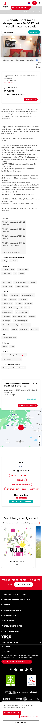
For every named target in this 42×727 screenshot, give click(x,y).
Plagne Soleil (31, 399)
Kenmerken (30, 60)
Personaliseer (21, 722)
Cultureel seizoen (17, 561)
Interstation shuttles (20, 475)
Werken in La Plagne (12, 610)
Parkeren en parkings (21, 484)
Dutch (29, 3)
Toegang (21, 480)
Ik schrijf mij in (24, 584)
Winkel (7, 605)
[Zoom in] (39, 436)
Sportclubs (9, 620)
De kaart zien (8, 83)
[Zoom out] (39, 439)
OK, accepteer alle (12, 713)
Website (10, 91)
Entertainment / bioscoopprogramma (22, 489)
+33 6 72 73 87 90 (13, 88)
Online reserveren (19, 8)
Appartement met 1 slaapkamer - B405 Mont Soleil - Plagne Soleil (22, 12)
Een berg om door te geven (15, 594)
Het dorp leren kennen (21, 502)
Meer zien (34, 32)
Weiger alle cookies (29, 716)
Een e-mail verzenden (16, 94)
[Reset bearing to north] (39, 442)
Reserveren (31, 99)
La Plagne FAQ (10, 615)
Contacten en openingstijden (17, 662)
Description (20, 60)
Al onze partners (11, 631)
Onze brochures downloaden (17, 599)
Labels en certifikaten (13, 626)
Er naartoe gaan (28, 405)
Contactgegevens (7, 60)
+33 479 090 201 (21, 498)
